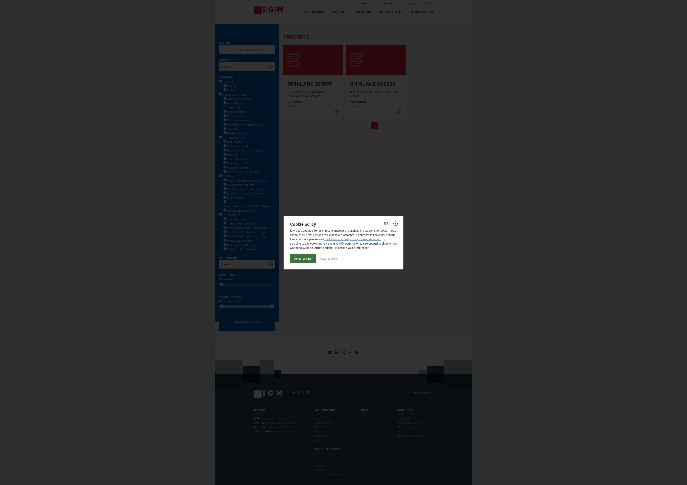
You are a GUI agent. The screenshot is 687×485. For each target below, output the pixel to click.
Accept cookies (302, 258)
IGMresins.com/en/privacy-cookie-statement (353, 239)
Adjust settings (328, 258)
